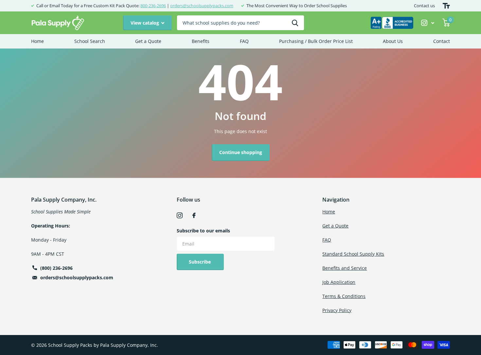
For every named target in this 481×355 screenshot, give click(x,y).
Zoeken (295, 22)
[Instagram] (180, 215)
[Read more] (428, 22)
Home (37, 41)
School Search (89, 41)
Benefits (200, 41)
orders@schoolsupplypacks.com (201, 6)
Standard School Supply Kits (353, 254)
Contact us (424, 6)
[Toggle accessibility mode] (446, 5)
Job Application (338, 282)
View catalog (145, 23)
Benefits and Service (344, 268)
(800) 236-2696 (56, 268)
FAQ (244, 41)
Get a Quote (148, 41)
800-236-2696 (153, 6)
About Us (393, 41)
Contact (441, 41)
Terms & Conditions (343, 296)
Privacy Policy (336, 310)
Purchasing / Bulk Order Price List (316, 41)
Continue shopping (240, 152)
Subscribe (200, 262)
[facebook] (194, 215)
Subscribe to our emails (203, 230)
